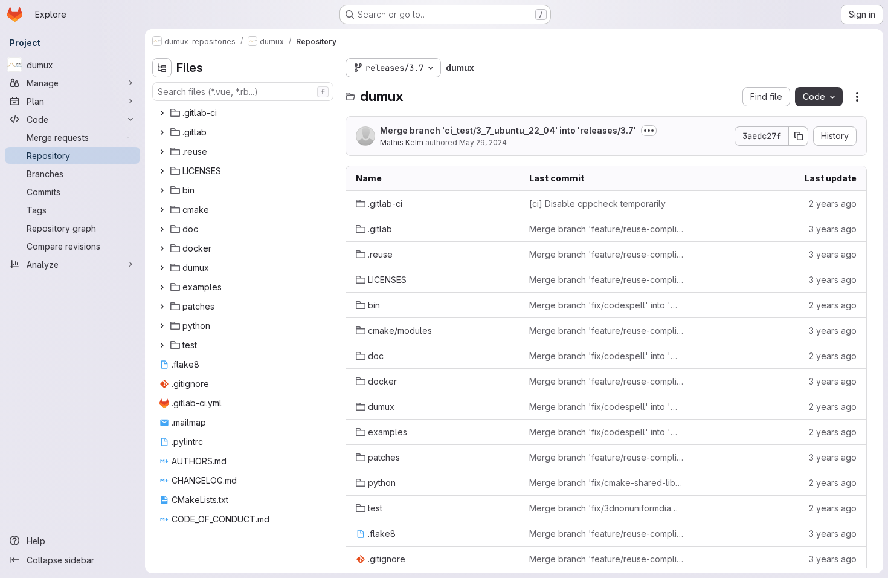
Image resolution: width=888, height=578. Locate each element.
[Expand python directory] (162, 326)
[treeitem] (244, 113)
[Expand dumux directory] (162, 268)
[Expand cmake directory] (162, 210)
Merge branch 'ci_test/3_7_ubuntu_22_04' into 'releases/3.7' (508, 130)
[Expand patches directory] (162, 306)
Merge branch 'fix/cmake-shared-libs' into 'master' (606, 483)
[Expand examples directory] (162, 287)
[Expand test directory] (162, 345)
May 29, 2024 (483, 142)
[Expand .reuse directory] (162, 151)
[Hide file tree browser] (162, 67)
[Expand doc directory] (162, 229)
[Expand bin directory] (162, 190)
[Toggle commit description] (649, 130)
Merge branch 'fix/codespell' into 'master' (606, 305)
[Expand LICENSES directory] (162, 171)
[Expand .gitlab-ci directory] (162, 113)
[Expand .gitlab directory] (162, 132)
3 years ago (833, 229)
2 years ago (833, 203)
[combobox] (242, 91)
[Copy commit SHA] (798, 136)
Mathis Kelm (401, 142)
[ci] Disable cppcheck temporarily (597, 203)
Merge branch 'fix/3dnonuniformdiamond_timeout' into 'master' (606, 508)
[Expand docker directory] (162, 248)
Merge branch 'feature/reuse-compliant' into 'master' (606, 229)
